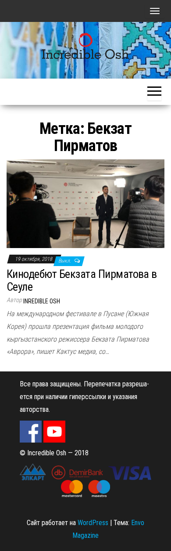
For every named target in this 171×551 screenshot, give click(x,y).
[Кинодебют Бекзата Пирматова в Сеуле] (85, 203)
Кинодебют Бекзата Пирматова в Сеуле (82, 280)
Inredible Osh (41, 301)
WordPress (93, 523)
